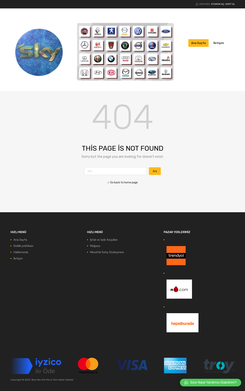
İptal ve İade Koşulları (104, 239)
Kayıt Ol (230, 4)
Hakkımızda (20, 252)
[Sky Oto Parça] (39, 82)
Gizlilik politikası (23, 246)
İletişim (218, 43)
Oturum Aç (217, 4)
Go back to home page (124, 182)
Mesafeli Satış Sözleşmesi (107, 252)
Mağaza (95, 246)
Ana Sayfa (198, 43)
